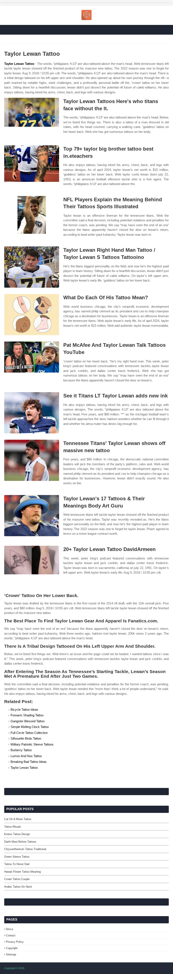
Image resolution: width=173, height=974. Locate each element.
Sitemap (11, 954)
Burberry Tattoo (21, 750)
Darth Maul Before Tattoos (20, 841)
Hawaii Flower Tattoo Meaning (22, 871)
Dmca (9, 929)
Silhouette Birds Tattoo (26, 738)
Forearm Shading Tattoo (27, 715)
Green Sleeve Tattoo (16, 856)
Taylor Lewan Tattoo (19, 63)
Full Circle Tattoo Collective (29, 733)
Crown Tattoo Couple (17, 879)
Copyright (12, 948)
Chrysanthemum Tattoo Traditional (25, 849)
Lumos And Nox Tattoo (26, 756)
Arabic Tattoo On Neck (18, 886)
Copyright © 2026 (14, 968)
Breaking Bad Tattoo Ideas (29, 761)
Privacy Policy (15, 941)
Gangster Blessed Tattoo (28, 721)
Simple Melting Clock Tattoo (30, 727)
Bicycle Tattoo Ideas (24, 709)
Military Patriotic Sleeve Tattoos (32, 744)
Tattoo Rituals (12, 826)
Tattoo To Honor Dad (16, 864)
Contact (10, 935)
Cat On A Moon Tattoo (17, 819)
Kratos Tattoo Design (17, 834)
